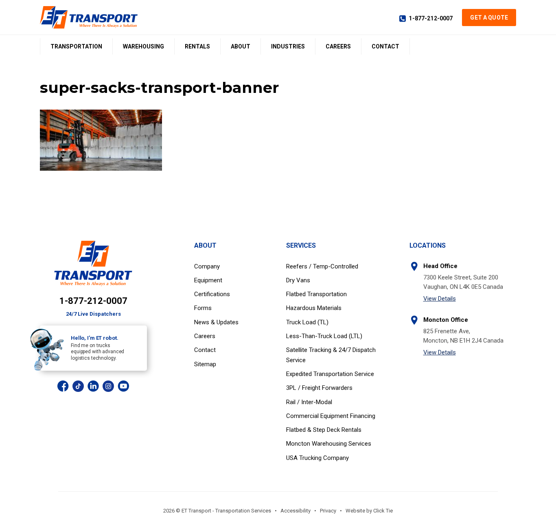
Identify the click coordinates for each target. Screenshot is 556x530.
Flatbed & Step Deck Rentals (323, 429)
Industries (288, 46)
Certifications (212, 294)
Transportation (76, 46)
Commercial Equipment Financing (330, 416)
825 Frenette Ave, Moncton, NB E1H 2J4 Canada (463, 336)
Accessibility (295, 511)
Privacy (328, 511)
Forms (203, 308)
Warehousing (143, 46)
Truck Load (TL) (307, 322)
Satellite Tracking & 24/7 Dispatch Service (331, 354)
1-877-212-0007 (431, 18)
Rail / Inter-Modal (309, 402)
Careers (338, 46)
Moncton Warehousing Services (328, 443)
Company (207, 266)
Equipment (208, 280)
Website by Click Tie (369, 511)
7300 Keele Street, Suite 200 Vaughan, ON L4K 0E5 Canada (463, 282)
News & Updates (216, 322)
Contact (385, 46)
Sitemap (205, 364)
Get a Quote (489, 17)
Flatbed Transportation (316, 294)
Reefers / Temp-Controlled (322, 266)
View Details (439, 298)
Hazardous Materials (313, 308)
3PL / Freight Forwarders (319, 387)
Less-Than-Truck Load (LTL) (324, 336)
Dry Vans (298, 280)
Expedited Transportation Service (330, 374)
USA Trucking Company (317, 458)
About (240, 46)
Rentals (197, 46)
